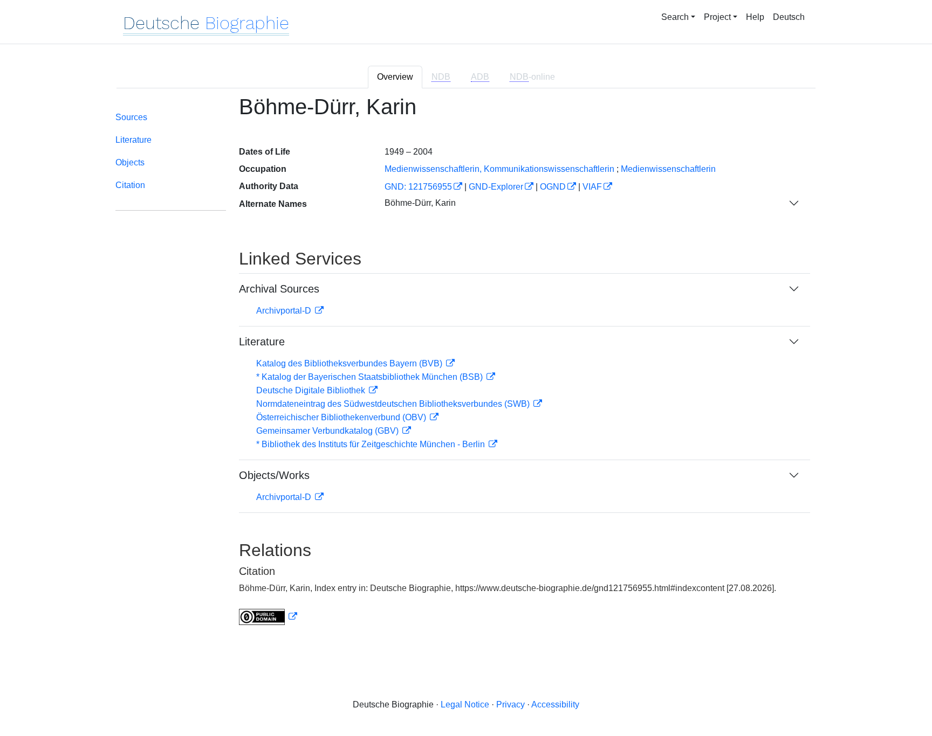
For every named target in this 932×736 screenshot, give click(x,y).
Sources (131, 117)
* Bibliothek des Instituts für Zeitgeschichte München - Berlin (371, 444)
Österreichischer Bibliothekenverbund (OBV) (342, 417)
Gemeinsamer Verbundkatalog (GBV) (328, 430)
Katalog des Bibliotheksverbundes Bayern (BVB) (350, 363)
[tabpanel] (466, 367)
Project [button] (717, 17)
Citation (130, 185)
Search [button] (675, 17)
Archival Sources (279, 289)
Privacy (510, 704)
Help (755, 17)
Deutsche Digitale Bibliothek (311, 390)
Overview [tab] (395, 76)
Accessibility (555, 704)
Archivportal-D (284, 310)
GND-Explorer (496, 186)
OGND (553, 186)
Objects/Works (274, 475)
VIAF (592, 186)
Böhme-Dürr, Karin (420, 202)
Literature (133, 139)
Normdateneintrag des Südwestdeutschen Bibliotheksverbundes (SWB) (394, 403)
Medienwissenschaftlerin (668, 168)
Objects (130, 162)
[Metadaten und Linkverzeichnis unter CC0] (268, 616)
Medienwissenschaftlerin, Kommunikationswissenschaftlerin (499, 168)
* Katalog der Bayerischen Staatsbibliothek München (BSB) (370, 376)
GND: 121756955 (418, 186)
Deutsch (789, 17)
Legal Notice (465, 704)
